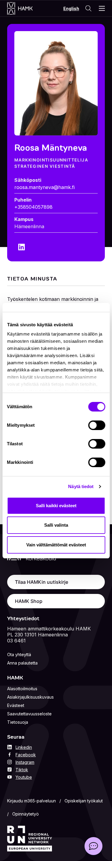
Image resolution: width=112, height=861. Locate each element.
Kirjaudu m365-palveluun (31, 800)
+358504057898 (33, 207)
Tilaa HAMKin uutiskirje (41, 582)
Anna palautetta (22, 662)
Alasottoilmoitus (22, 688)
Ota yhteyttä (19, 654)
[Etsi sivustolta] (88, 8)
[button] (93, 846)
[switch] (96, 425)
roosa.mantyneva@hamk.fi (44, 187)
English (71, 8)
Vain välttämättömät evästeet (56, 544)
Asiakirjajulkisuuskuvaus (30, 697)
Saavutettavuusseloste (29, 713)
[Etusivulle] (26, 8)
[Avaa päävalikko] (102, 8)
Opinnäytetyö (25, 813)
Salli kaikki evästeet (56, 505)
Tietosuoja (17, 722)
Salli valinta (56, 525)
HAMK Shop (28, 601)
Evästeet (15, 705)
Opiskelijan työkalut (84, 800)
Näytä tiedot (80, 486)
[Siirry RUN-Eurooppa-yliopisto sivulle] (29, 838)
